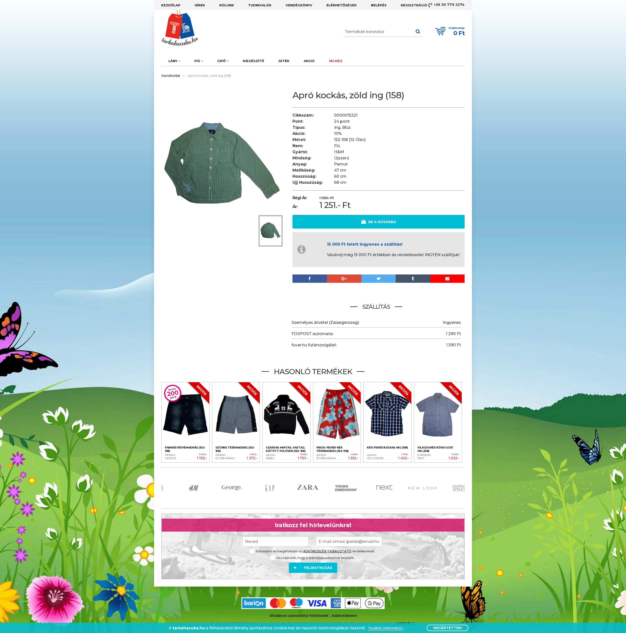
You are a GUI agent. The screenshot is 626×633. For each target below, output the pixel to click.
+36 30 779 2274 (449, 4)
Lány (173, 61)
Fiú (197, 61)
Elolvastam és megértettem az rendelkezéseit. (315, 551)
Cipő (222, 61)
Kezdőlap (170, 5)
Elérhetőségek (341, 5)
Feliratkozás (318, 568)
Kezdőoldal (170, 75)
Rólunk (226, 5)
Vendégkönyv (299, 5)
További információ (385, 628)
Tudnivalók (259, 5)
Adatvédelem (344, 615)
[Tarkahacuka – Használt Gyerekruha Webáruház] (176, 28)
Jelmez (335, 61)
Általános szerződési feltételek (298, 615)
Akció (309, 61)
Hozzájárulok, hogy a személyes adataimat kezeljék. (315, 558)
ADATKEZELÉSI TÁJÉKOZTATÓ (327, 551)
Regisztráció (414, 5)
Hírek (200, 5)
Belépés (379, 5)
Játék (284, 61)
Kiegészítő (253, 61)
